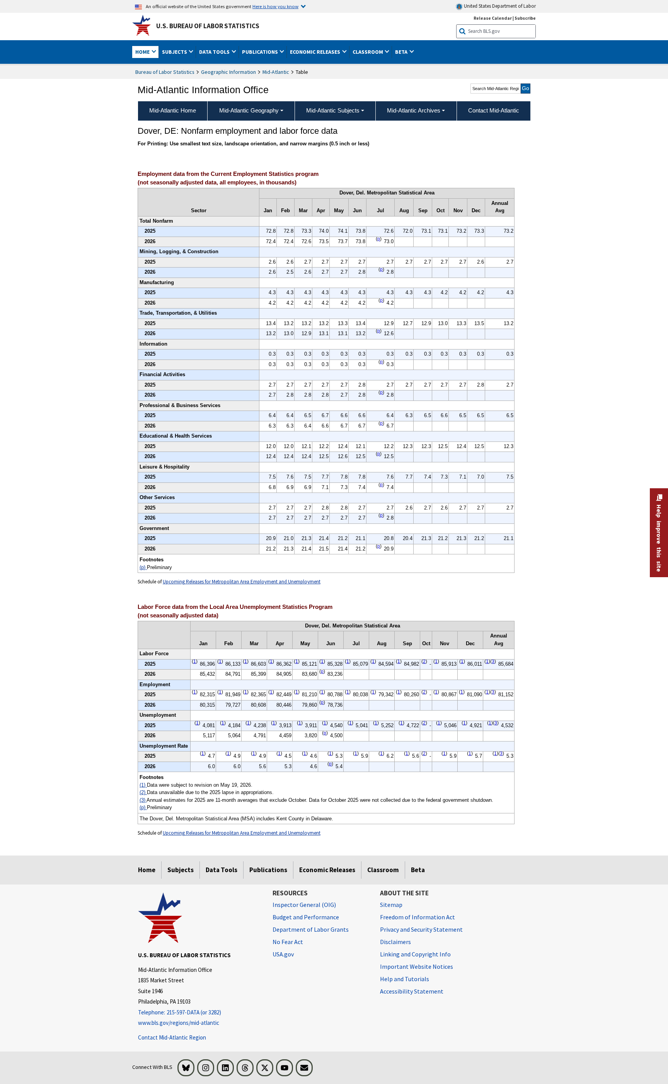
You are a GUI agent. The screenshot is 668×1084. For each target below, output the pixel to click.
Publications (268, 870)
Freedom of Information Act (417, 917)
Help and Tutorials (404, 979)
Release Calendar (493, 18)
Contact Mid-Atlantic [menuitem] (493, 110)
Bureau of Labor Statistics (164, 71)
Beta (418, 870)
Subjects (180, 870)
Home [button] (143, 51)
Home (146, 870)
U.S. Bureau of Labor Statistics (207, 26)
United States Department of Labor (499, 6)
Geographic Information (228, 71)
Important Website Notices (416, 966)
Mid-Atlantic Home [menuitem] (172, 110)
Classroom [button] (368, 51)
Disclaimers (395, 942)
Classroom (383, 870)
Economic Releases (327, 870)
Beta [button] (402, 51)
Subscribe (525, 18)
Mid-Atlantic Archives (413, 110)
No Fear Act (288, 942)
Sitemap (391, 904)
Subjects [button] (175, 51)
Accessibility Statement (411, 991)
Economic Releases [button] (315, 51)
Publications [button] (260, 51)
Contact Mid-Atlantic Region (172, 1037)
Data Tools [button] (215, 51)
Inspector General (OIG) (304, 904)
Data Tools (221, 870)
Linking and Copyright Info (415, 954)
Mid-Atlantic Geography (249, 110)
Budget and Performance (306, 917)
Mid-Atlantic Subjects (333, 110)
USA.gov (283, 954)
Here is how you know (275, 6)
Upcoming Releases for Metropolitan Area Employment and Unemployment (241, 581)
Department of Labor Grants (311, 929)
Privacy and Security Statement (421, 929)
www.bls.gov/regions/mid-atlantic (178, 1022)
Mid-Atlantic (275, 71)
